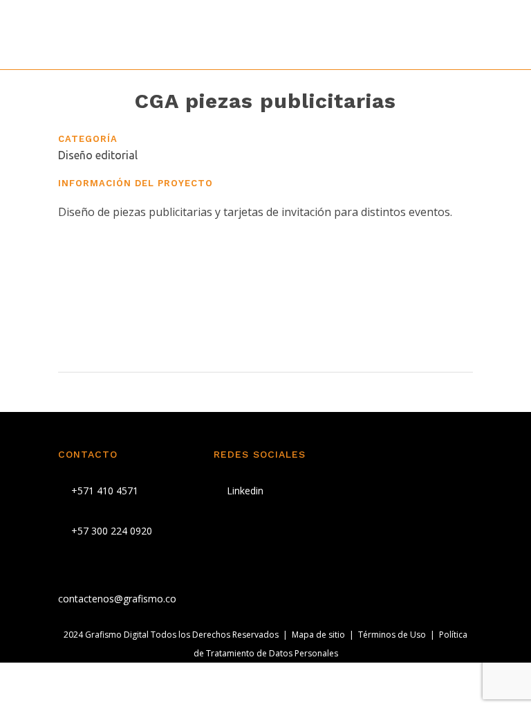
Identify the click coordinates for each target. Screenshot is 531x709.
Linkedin (243, 490)
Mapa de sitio (318, 634)
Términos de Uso (392, 634)
